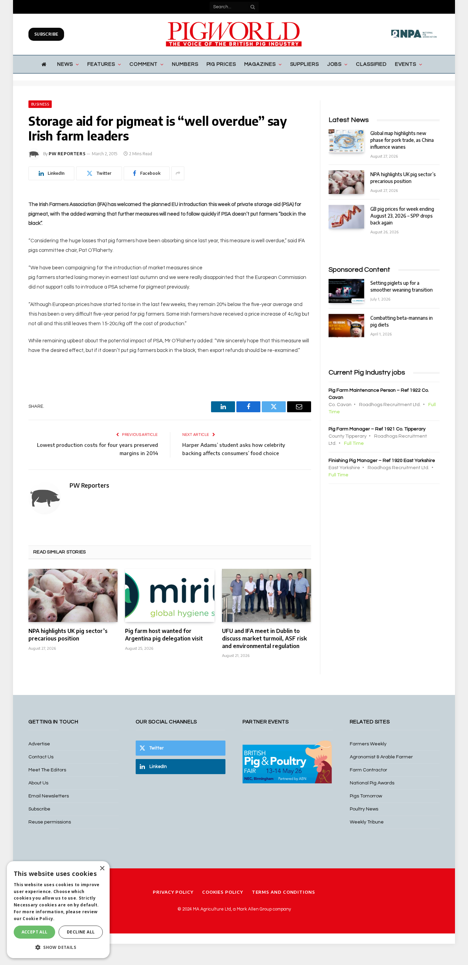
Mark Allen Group (254, 909)
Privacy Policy (173, 892)
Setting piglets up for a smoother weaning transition (401, 286)
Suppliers (304, 64)
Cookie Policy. (38, 918)
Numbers (185, 64)
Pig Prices (221, 64)
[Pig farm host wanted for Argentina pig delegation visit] (169, 595)
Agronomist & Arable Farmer (381, 757)
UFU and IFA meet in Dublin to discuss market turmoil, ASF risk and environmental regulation (264, 638)
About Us (38, 783)
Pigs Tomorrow (366, 796)
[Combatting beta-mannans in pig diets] (346, 326)
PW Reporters (67, 153)
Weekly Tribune (367, 822)
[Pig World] (234, 34)
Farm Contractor (368, 770)
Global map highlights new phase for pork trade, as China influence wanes (402, 140)
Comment (144, 64)
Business (40, 104)
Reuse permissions (49, 822)
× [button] (101, 868)
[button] (58, 947)
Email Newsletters (48, 796)
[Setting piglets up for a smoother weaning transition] (346, 291)
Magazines (260, 64)
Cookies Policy (222, 892)
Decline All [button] (81, 932)
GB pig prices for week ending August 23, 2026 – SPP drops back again (402, 215)
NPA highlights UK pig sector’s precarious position (68, 634)
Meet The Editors (47, 770)
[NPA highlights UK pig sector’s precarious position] (73, 595)
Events (405, 64)
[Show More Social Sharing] (177, 173)
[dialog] (58, 909)
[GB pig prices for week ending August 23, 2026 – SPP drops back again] (346, 217)
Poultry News (364, 809)
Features (101, 64)
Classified (371, 64)
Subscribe (46, 34)
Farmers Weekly (368, 744)
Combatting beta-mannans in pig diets (401, 321)
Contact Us (40, 757)
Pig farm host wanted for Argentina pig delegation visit (164, 634)
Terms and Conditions (283, 892)
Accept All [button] (35, 932)
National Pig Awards (372, 783)
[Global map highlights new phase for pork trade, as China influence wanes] (346, 141)
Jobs (334, 64)
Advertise (39, 744)
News (65, 64)
